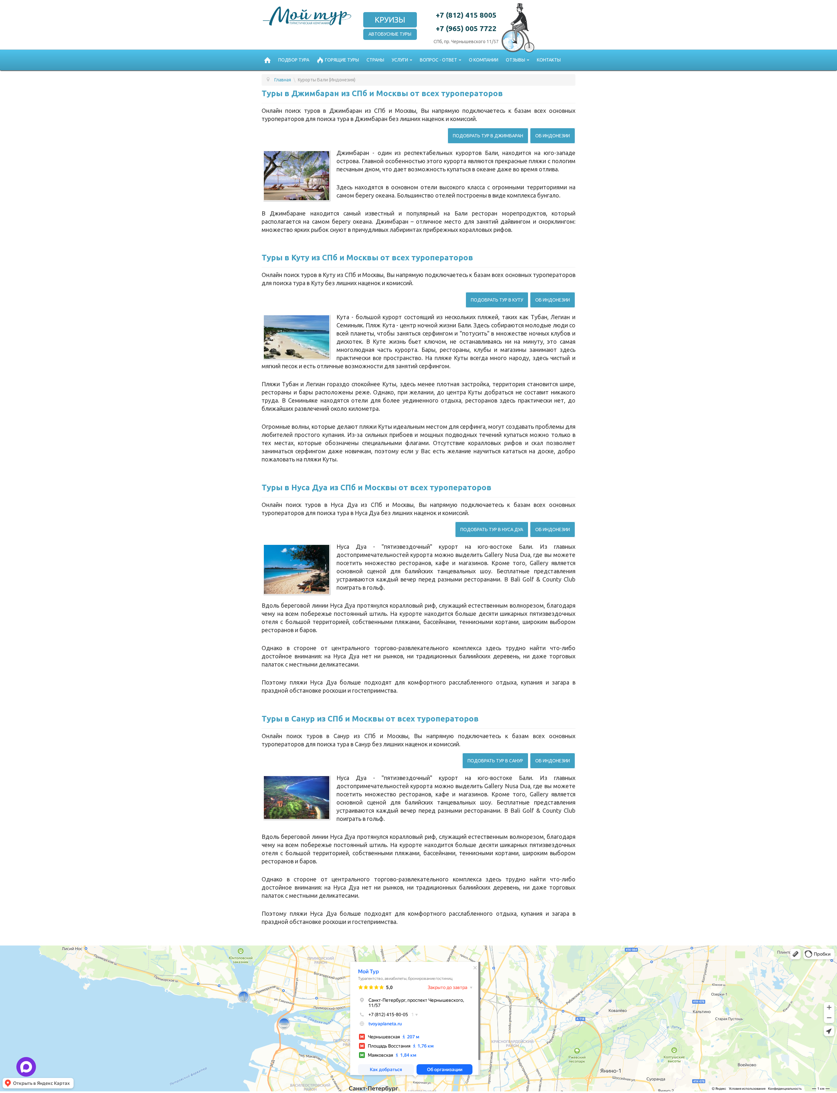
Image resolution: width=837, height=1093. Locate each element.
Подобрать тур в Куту (497, 300)
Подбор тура (293, 59)
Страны (375, 59)
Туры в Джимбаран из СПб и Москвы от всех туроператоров (382, 93)
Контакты (549, 59)
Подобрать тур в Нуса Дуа (491, 529)
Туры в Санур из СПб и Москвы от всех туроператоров (370, 718)
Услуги (400, 59)
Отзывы (515, 59)
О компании (483, 59)
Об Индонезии (552, 135)
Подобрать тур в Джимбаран (488, 135)
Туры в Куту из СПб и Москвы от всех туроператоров (367, 257)
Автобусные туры (389, 34)
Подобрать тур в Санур (495, 760)
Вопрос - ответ (438, 59)
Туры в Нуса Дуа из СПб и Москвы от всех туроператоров (376, 487)
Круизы (390, 19)
